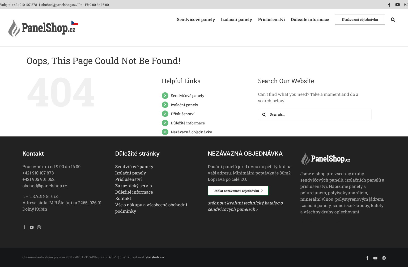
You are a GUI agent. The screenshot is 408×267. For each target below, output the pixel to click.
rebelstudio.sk (154, 257)
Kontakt (123, 198)
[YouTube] (32, 227)
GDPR (113, 257)
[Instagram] (39, 227)
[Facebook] (24, 227)
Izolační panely (184, 104)
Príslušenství (128, 179)
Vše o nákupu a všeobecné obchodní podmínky (151, 208)
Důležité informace (188, 122)
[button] (393, 19)
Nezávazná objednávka (191, 131)
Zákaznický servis (133, 185)
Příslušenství (183, 113)
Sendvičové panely (187, 95)
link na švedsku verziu (323, 222)
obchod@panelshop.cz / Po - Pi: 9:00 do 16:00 (75, 4)
